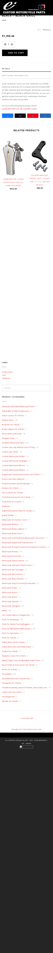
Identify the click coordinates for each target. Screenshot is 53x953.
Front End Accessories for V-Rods (16, 497)
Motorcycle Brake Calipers (13, 529)
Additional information (15, 75)
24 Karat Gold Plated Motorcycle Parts (18, 406)
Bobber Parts (7, 420)
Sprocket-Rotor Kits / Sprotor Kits (16, 678)
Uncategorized (8, 696)
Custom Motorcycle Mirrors (13, 465)
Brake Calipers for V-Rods (13, 429)
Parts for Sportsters (10, 633)
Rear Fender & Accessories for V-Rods (18, 665)
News (4, 610)
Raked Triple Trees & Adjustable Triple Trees (21, 660)
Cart (4, 375)
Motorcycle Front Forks (11, 556)
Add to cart (16, 53)
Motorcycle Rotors (9, 597)
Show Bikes (7, 674)
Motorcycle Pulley (9, 588)
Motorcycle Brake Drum (12, 533)
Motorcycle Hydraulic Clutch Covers (17, 565)
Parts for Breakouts (10, 619)
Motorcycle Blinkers (10, 524)
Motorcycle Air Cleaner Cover (14, 520)
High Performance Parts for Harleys (17, 510)
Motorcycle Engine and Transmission (17, 542)
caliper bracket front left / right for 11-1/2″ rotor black (40, 180)
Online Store (7, 372)
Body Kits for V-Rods (10, 424)
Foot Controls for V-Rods (12, 492)
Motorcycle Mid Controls (12, 574)
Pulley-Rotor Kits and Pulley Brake (16, 647)
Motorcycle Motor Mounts (13, 578)
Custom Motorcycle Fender (13, 456)
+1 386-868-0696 (26, 718)
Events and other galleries (13, 479)
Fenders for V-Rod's (10, 488)
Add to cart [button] (14, 172)
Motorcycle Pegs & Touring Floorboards (19, 583)
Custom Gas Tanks (10, 452)
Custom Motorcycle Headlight (14, 461)
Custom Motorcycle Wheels (13, 470)
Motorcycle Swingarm (11, 606)
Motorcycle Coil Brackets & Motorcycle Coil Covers (23, 538)
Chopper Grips (8, 438)
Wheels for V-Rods (10, 701)
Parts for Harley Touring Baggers (16, 624)
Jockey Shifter (8, 515)
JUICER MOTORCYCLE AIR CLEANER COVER (19, 109)
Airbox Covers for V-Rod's (13, 415)
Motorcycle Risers (9, 592)
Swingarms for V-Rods (11, 683)
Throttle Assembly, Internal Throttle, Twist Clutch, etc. (24, 687)
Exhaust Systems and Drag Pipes (16, 483)
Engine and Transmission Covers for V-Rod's (21, 474)
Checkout (6, 378)
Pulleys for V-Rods (10, 651)
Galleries (6, 506)
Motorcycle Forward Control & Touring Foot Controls (24, 547)
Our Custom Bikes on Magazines (16, 615)
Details (6, 69)
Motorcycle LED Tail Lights (13, 569)
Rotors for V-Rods (9, 669)
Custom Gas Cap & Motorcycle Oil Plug (18, 447)
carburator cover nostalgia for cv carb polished (13, 182)
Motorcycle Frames (10, 551)
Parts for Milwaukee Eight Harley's (16, 628)
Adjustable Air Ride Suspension (15, 411)
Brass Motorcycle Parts (12, 433)
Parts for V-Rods (9, 637)
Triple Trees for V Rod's (12, 692)
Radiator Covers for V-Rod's (14, 656)
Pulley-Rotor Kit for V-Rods (13, 642)
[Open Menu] (41, 7)
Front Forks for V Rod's (11, 501)
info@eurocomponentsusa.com (26, 729)
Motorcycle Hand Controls (13, 560)
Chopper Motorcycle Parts (13, 442)
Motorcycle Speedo (10, 601)
